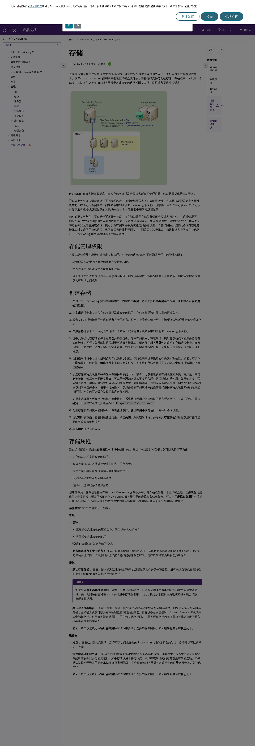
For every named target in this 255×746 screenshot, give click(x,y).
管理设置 (187, 16)
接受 (209, 16)
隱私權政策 (36, 6)
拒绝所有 (231, 16)
